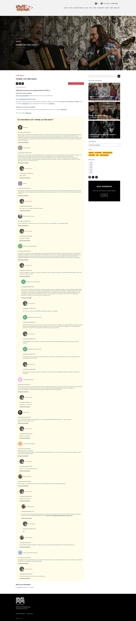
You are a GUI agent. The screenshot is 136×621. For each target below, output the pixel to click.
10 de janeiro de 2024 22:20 (29, 528)
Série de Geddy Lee (104, 155)
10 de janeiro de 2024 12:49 (24, 557)
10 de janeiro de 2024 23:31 (29, 354)
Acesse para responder (23, 142)
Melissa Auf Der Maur (107, 152)
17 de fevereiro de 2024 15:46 (25, 152)
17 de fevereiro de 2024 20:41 (26, 173)
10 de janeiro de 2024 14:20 (24, 417)
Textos (71, 7)
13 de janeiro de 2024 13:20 (26, 206)
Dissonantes (100, 7)
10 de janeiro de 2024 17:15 (26, 270)
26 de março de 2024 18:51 (24, 132)
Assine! (104, 195)
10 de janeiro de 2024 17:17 (26, 402)
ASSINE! (66, 7)
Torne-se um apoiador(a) (22, 95)
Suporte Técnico (30, 613)
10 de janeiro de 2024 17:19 (26, 574)
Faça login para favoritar (77, 83)
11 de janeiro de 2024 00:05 (29, 369)
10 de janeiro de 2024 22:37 (29, 322)
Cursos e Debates (78, 7)
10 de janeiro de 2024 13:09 (24, 481)
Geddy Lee (91, 152)
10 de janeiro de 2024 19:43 (27, 286)
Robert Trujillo (92, 155)
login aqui (51, 103)
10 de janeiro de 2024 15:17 (24, 384)
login (19, 587)
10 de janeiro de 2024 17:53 (24, 221)
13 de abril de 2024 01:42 (25, 542)
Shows (107, 7)
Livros (94, 7)
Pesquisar (119, 76)
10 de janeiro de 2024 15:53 (24, 251)
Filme (90, 7)
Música (86, 7)
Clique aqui (28, 113)
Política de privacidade (20, 613)
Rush (97, 155)
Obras (115, 7)
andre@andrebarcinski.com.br (22, 608)
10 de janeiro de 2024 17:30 (27, 511)
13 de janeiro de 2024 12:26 (24, 188)
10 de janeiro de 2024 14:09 (24, 448)
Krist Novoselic (98, 152)
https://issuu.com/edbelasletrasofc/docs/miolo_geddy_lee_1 (59, 515)
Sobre (111, 7)
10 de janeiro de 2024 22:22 (26, 236)
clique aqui (25, 103)
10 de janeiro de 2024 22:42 (29, 338)
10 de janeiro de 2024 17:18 (26, 433)
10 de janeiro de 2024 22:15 (29, 308)
